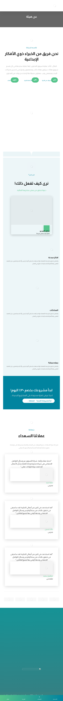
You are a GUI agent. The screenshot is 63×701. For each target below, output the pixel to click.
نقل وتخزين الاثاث (31, 653)
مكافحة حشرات (31, 651)
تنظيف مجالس (31, 656)
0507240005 (30, 627)
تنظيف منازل (31, 648)
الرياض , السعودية (30, 629)
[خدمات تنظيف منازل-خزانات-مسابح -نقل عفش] (55, 6)
